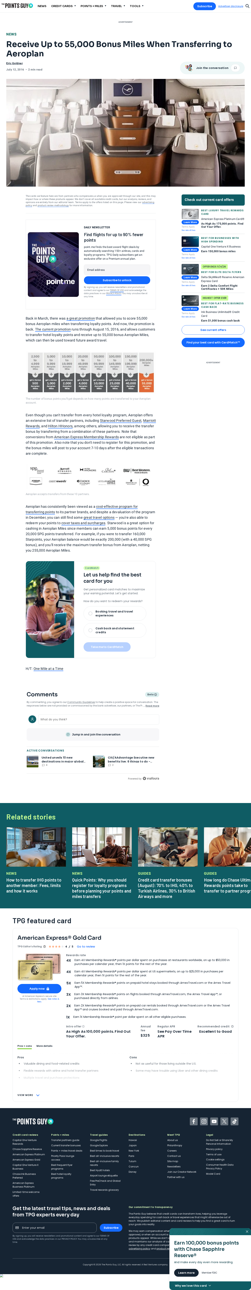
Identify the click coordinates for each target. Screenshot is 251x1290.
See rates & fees (188, 230)
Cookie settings (215, 1159)
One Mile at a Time (49, 669)
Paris (131, 1156)
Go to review (86, 947)
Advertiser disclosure (230, 6)
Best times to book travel (104, 1150)
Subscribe (204, 6)
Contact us (174, 1156)
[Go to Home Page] (17, 5)
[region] (93, 746)
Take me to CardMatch (107, 647)
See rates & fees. (48, 1000)
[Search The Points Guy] (247, 6)
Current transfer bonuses (66, 1145)
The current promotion (53, 329)
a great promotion (80, 318)
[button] (83, 1026)
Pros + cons (24, 1046)
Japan (133, 1145)
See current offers (213, 330)
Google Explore (99, 1145)
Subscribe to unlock (117, 280)
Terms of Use (117, 290)
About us (172, 1140)
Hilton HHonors (60, 426)
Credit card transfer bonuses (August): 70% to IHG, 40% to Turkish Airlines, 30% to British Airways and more (166, 888)
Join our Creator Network (181, 1171)
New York (134, 1150)
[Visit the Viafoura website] (151, 778)
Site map (172, 1161)
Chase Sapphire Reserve (27, 1149)
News (11, 34)
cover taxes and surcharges (83, 523)
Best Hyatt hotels (100, 1170)
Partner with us (176, 1177)
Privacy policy (214, 1149)
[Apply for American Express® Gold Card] (39, 967)
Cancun (134, 1166)
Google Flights (98, 1140)
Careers (172, 1150)
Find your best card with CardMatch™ (213, 342)
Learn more (186, 1273)
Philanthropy (174, 1145)
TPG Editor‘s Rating (29, 946)
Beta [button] (150, 695)
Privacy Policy (113, 293)
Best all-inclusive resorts (104, 1156)
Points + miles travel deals (66, 1150)
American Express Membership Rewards (86, 437)
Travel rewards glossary (104, 1190)
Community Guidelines (81, 702)
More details (44, 1046)
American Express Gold (26, 1159)
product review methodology (53, 205)
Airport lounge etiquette (104, 1175)
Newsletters (174, 1166)
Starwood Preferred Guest (121, 420)
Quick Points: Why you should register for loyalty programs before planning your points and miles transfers (101, 888)
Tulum (132, 1161)
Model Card (213, 1173)
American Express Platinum (29, 1154)
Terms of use (213, 1154)
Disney (132, 1171)
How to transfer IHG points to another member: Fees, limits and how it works (33, 885)
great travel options (99, 517)
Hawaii (133, 1140)
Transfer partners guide (65, 1140)
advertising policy (139, 1248)
